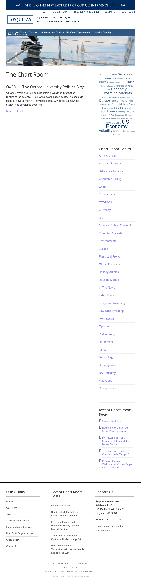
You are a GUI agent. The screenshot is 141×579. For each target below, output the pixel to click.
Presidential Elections (123, 115)
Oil (133, 111)
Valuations (105, 380)
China (130, 82)
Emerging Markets (117, 93)
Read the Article (15, 111)
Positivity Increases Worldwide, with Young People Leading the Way (117, 464)
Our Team (21, 32)
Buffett (111, 82)
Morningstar (106, 318)
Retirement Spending (119, 118)
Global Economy (109, 264)
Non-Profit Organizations (78, 32)
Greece (114, 104)
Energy (103, 97)
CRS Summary (70, 567)
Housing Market (109, 279)
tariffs (131, 118)
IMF (120, 104)
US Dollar (116, 123)
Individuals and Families (52, 32)
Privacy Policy (82, 563)
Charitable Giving (110, 179)
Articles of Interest (111, 163)
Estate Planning (126, 97)
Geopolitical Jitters (111, 421)
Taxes (102, 349)
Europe (104, 100)
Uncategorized (108, 365)
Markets (112, 111)
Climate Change (107, 86)
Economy (119, 89)
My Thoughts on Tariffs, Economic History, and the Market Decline (115, 441)
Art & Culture (107, 155)
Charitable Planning (102, 32)
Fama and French (110, 256)
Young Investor (108, 388)
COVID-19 (129, 86)
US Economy (117, 124)
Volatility (106, 131)
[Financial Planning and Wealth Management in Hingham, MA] (45, 19)
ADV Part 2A (58, 563)
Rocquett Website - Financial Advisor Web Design (71, 576)
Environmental (108, 241)
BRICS (103, 82)
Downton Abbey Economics (116, 225)
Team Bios (33, 32)
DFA (108, 90)
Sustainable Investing (17, 34)
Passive (104, 115)
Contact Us (110, 12)
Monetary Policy (124, 111)
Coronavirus (119, 86)
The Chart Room (59, 12)
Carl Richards (120, 82)
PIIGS (111, 115)
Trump (107, 123)
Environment (113, 97)
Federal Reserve (119, 100)
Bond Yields (120, 79)
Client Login (128, 12)
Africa (114, 75)
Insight (117, 107)
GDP (109, 104)
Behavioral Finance (111, 171)
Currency (105, 210)
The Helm (40, 12)
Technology (106, 357)
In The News (107, 287)
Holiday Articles (109, 272)
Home (10, 32)
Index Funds (129, 104)
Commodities (107, 194)
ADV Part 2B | (70, 563)
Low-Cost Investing (111, 311)
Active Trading (105, 75)
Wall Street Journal (121, 131)
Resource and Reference (86, 12)
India (104, 108)
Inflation (110, 108)
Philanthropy (107, 334)
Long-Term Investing (112, 303)
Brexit (128, 78)
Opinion (104, 326)
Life (124, 107)
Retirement (105, 118)
